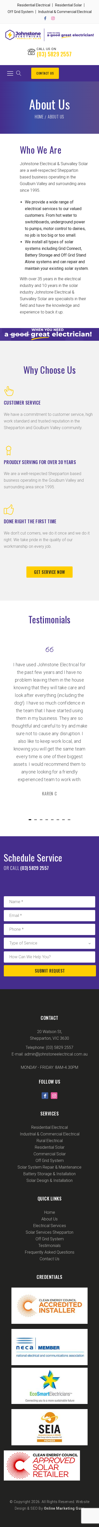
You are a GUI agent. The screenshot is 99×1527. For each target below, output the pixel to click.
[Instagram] (53, 18)
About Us (49, 1219)
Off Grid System (21, 12)
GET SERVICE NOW (49, 572)
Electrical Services (49, 1225)
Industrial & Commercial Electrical (65, 12)
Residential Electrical (33, 5)
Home (39, 117)
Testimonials (49, 1245)
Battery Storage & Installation (49, 1173)
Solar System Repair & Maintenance (49, 1167)
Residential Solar (68, 5)
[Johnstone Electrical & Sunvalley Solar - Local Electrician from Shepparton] (49, 35)
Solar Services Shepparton (49, 1232)
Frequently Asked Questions (49, 1252)
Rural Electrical (50, 1140)
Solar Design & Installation (49, 1180)
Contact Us (45, 73)
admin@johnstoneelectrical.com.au (56, 1054)
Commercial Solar (50, 1154)
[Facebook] (45, 18)
